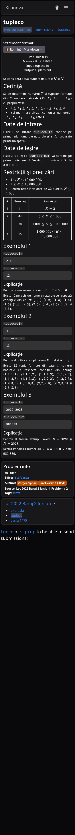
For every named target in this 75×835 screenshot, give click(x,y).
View (16, 493)
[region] (37, 511)
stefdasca (22, 478)
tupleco (16, 515)
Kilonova (14, 8)
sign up (27, 532)
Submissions (44, 30)
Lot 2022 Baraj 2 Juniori (27, 503)
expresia (17, 510)
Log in (7, 532)
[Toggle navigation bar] (66, 7)
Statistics (64, 30)
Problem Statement (17, 30)
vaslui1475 (19, 520)
